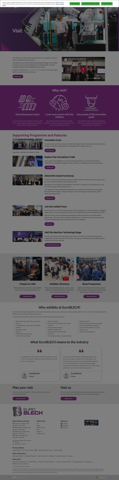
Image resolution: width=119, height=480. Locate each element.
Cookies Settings (74, 3)
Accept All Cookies (107, 3)
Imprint (58, 4)
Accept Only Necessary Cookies (90, 3)
